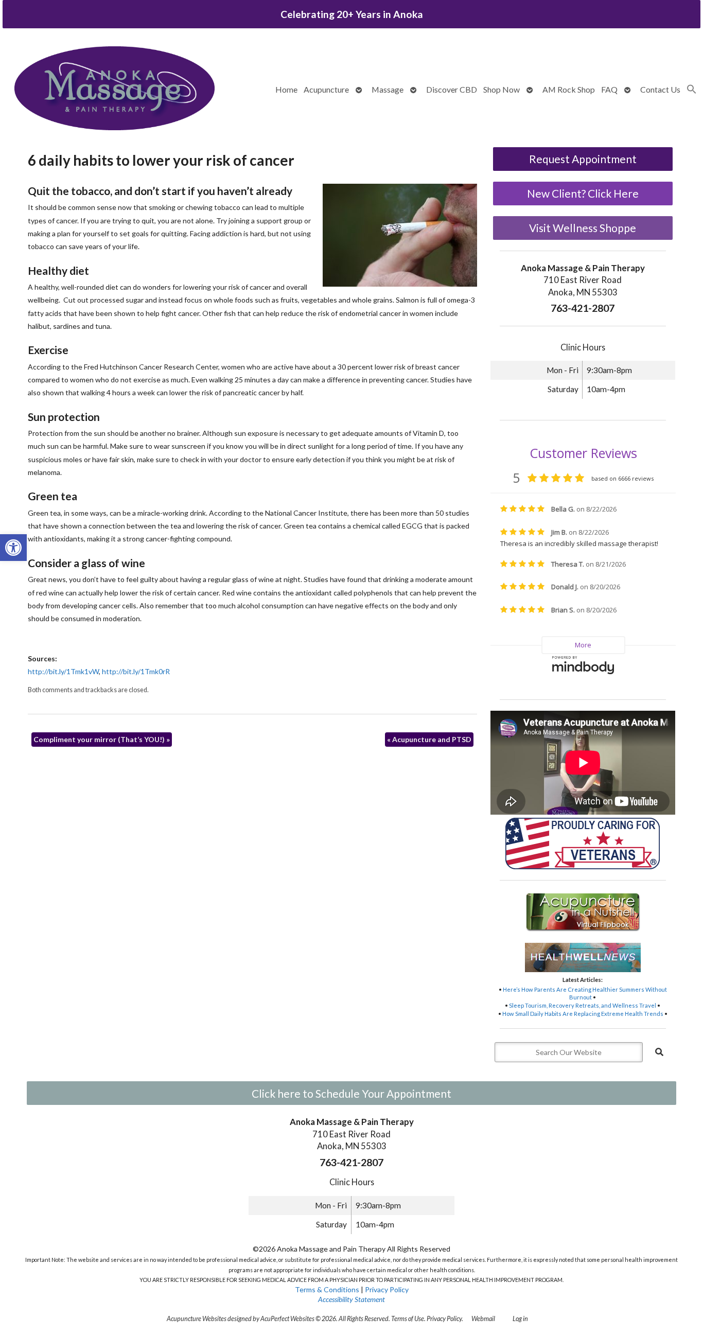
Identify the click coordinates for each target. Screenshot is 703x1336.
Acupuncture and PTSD (429, 739)
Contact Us (660, 89)
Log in (520, 1319)
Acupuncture (326, 89)
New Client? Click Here (583, 193)
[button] (13, 547)
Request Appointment (583, 158)
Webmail (483, 1319)
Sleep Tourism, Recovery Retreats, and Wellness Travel (582, 1005)
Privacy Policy (387, 1289)
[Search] (659, 1052)
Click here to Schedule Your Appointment (351, 1093)
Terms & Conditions (327, 1289)
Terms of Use (407, 1319)
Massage (387, 89)
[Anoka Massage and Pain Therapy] (114, 89)
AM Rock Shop (568, 89)
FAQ (609, 89)
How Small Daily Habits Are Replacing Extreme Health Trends (582, 1013)
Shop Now (501, 89)
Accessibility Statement (351, 1299)
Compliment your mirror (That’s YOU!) (101, 739)
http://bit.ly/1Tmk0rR (136, 671)
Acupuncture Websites (196, 1319)
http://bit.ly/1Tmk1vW (63, 671)
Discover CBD (451, 89)
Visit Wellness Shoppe (582, 227)
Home (286, 89)
